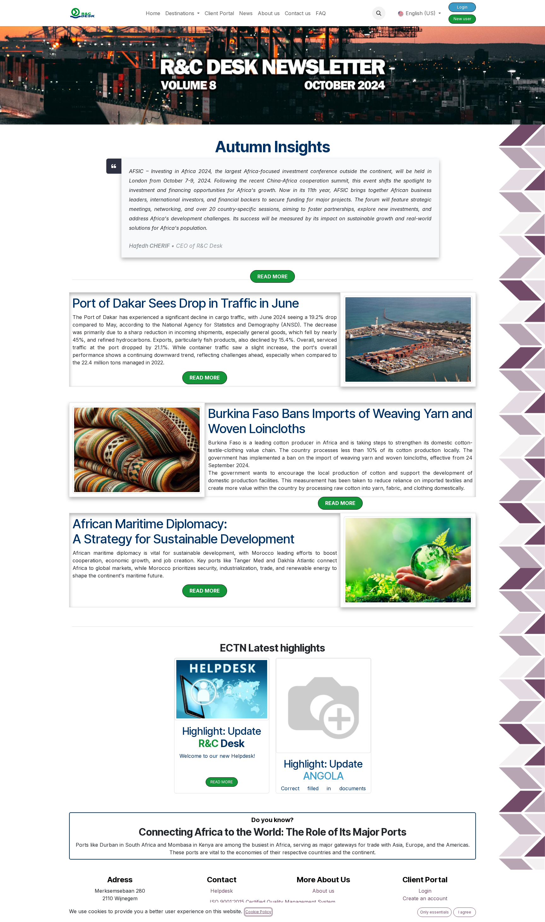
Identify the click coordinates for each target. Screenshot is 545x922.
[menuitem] (153, 13)
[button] (378, 13)
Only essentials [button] (434, 912)
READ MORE (221, 782)
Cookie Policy (258, 911)
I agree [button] (464, 912)
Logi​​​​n (462, 7)
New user (462, 18)
